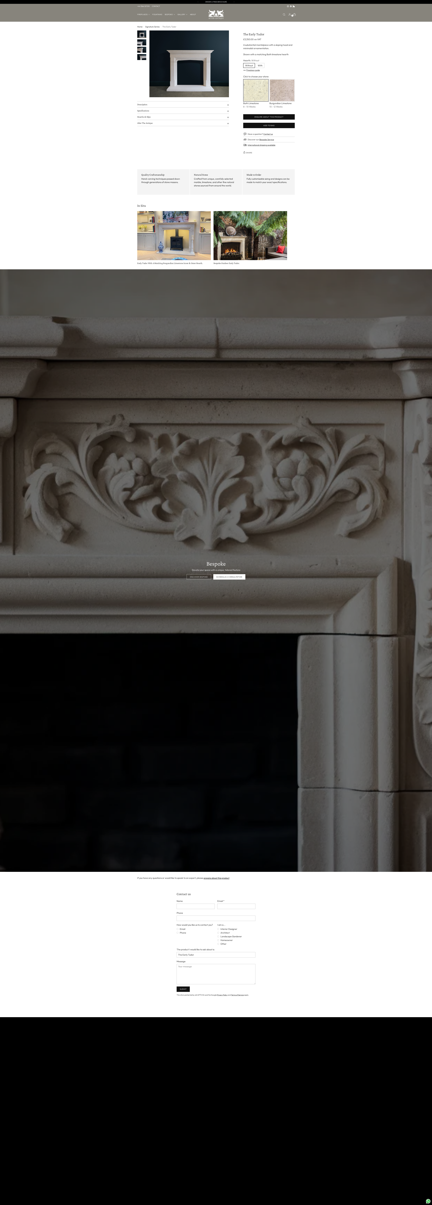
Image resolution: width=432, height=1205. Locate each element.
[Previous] (198, 2)
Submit (183, 989)
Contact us (268, 134)
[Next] (234, 2)
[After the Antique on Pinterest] (291, 6)
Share (249, 153)
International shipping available (261, 145)
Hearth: (251, 60)
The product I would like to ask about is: (196, 949)
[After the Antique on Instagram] (288, 6)
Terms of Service (237, 995)
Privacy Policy (222, 995)
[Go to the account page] (289, 14)
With (260, 65)
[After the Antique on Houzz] (294, 6)
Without (249, 65)
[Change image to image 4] (141, 57)
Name (180, 901)
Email (220, 901)
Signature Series (152, 26)
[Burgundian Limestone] (282, 90)
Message (181, 961)
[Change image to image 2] (141, 42)
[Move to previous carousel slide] (288, 1009)
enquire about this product (216, 878)
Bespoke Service (266, 139)
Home (140, 26)
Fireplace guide (253, 70)
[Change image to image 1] (141, 34)
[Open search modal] (284, 14)
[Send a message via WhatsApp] (428, 1201)
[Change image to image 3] (141, 50)
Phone (180, 913)
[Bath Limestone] (256, 90)
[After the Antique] (216, 14)
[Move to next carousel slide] (293, 1009)
